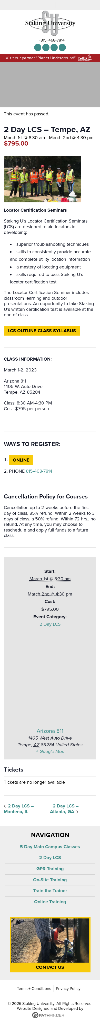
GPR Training (50, 868)
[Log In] (61, 6)
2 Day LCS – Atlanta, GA (64, 808)
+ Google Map (50, 751)
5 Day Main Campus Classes (50, 847)
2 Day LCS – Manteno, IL (19, 808)
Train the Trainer (50, 890)
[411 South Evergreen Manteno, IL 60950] (62, 47)
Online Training (50, 902)
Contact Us (50, 967)
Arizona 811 (50, 731)
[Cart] (50, 6)
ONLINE (21, 460)
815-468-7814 (39, 471)
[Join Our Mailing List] (39, 6)
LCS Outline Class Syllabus (42, 331)
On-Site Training (50, 880)
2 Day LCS (50, 624)
